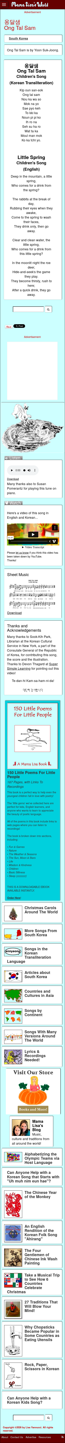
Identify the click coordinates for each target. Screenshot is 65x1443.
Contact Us (16, 1437)
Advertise (31, 1437)
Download (13, 479)
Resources (45, 1437)
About (4, 1437)
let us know (22, 552)
